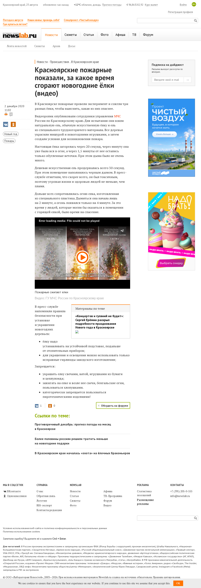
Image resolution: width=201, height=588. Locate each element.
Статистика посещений (144, 493)
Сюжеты (75, 500)
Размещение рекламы (145, 502)
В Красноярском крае (85, 62)
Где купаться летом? (15, 24)
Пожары (9, 141)
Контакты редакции (49, 510)
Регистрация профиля (180, 12)
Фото (73, 505)
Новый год (10, 134)
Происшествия (59, 62)
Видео (107, 505)
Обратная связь (46, 496)
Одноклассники (16, 496)
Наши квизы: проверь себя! (43, 20)
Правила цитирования (166, 577)
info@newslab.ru (180, 496)
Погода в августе (13, 20)
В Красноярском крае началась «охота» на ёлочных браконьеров (82, 453)
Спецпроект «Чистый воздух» (81, 20)
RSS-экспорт (44, 505)
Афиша (107, 491)
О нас (40, 491)
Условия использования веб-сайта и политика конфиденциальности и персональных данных (55, 528)
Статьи (74, 496)
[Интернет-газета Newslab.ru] (19, 35)
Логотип (42, 500)
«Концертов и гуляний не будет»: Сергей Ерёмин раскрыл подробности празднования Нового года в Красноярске (99, 321)
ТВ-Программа (112, 496)
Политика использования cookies (21, 531)
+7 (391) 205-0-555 (181, 491)
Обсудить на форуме (114, 405)
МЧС (117, 116)
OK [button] (178, 583)
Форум (107, 500)
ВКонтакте (13, 491)
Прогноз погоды (112, 4)
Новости (42, 62)
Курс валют (151, 4)
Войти (183, 4)
